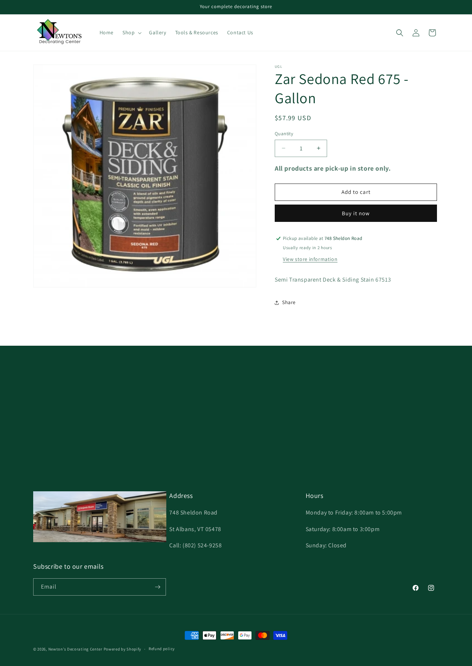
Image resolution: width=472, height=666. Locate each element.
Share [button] (289, 302)
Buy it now (356, 213)
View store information (310, 259)
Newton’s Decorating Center (75, 649)
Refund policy (162, 648)
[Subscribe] (157, 587)
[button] (131, 32)
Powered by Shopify (123, 649)
